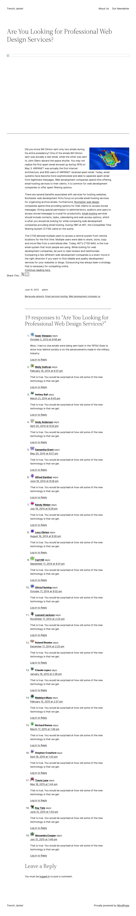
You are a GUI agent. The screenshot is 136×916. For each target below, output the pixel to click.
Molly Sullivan (43, 367)
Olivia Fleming (43, 587)
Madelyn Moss (43, 697)
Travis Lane (41, 780)
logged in (44, 876)
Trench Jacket (15, 8)
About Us (104, 8)
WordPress (123, 905)
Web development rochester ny (84, 296)
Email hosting (89, 213)
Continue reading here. (38, 270)
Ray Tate (40, 808)
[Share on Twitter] (23, 274)
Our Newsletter (120, 8)
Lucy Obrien (42, 532)
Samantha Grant (44, 449)
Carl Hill (39, 560)
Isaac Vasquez (43, 335)
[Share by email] (27, 274)
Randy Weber (43, 504)
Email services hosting (56, 296)
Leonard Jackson (45, 615)
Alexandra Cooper (45, 835)
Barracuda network (34, 296)
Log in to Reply (38, 359)
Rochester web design (86, 202)
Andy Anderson (44, 422)
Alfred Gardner (43, 477)
